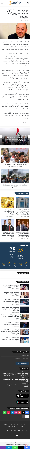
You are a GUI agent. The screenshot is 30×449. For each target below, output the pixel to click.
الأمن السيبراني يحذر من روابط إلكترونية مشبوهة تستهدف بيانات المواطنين (11, 301)
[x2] (27, 416)
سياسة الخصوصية (20, 427)
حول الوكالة (13, 427)
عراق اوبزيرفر (5, 424)
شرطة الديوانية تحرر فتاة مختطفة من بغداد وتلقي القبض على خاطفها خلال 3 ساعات (10, 331)
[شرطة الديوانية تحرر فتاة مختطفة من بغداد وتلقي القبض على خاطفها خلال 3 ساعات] (24, 332)
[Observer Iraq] (15, 3)
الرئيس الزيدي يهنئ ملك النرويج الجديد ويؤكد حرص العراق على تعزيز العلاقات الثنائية (8, 234)
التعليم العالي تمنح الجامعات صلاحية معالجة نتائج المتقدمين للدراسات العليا (10, 316)
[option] (15, 136)
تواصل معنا (8, 427)
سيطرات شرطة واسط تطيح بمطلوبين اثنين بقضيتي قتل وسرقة (10, 338)
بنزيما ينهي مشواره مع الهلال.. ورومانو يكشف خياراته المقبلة (11, 324)
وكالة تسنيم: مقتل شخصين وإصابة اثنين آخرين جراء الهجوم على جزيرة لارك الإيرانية (10, 309)
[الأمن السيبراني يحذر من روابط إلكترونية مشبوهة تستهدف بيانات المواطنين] (24, 302)
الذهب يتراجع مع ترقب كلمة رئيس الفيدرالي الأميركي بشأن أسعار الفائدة (9, 212)
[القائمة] (2, 3)
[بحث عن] (28, 3)
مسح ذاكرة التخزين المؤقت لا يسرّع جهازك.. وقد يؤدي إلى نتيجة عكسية (10, 286)
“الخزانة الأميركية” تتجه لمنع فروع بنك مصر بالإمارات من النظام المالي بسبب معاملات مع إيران (22, 212)
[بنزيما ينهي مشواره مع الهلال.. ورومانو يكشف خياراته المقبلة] (24, 325)
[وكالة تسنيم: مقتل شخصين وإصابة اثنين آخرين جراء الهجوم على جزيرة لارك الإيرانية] (24, 310)
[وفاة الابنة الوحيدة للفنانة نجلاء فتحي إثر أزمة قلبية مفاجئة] (24, 295)
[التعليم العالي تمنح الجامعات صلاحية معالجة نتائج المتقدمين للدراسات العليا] (24, 317)
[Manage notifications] (26, 445)
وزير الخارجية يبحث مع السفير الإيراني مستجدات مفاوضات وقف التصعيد (16, 139)
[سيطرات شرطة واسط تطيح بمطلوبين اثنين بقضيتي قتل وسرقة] (24, 340)
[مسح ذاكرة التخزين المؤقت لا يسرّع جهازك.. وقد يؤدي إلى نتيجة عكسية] (24, 287)
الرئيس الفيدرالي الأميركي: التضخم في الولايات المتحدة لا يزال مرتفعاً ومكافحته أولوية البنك (22, 234)
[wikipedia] (23, 416)
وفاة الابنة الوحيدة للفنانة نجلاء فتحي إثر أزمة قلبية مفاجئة (11, 293)
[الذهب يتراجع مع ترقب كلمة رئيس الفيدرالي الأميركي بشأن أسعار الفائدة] (7, 202)
